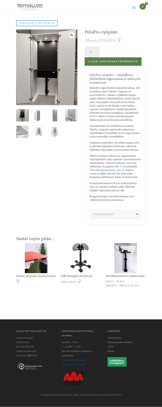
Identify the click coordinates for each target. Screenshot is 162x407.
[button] (72, 35)
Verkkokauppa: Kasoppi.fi (74, 360)
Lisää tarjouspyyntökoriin (113, 61)
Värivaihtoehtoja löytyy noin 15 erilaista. (112, 170)
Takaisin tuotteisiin (37, 23)
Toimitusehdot (114, 337)
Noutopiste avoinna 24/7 (74, 364)
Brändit (111, 351)
